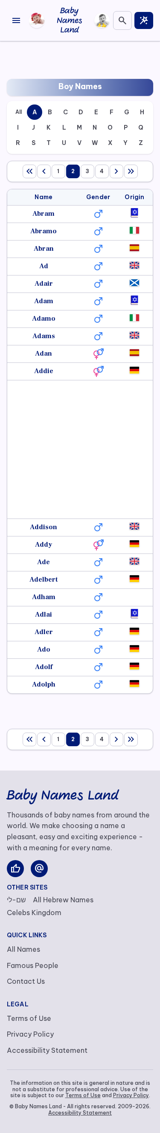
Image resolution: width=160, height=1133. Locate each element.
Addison (43, 527)
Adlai (43, 614)
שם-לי (16, 899)
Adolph (43, 684)
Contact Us (26, 981)
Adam (43, 301)
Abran (44, 248)
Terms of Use (29, 1018)
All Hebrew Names (63, 899)
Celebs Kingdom (34, 912)
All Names (23, 949)
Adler (44, 632)
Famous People (32, 965)
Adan (43, 353)
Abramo (43, 231)
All (18, 112)
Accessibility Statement (47, 1050)
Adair (44, 283)
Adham (43, 597)
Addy (43, 544)
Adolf (43, 667)
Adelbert (43, 579)
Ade (43, 562)
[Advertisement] (80, 58)
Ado (43, 649)
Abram (43, 213)
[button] (98, 214)
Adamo (43, 318)
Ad (43, 266)
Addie (43, 371)
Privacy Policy (30, 1034)
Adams (43, 336)
